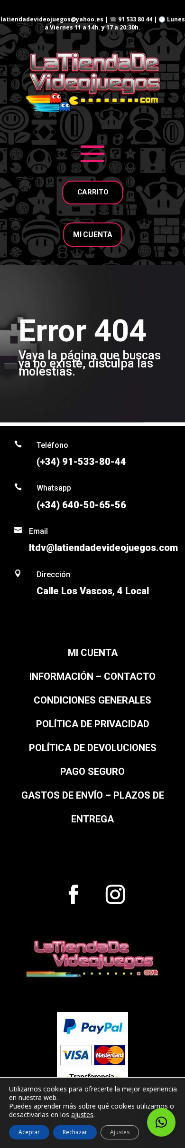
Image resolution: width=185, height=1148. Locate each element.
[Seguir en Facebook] (73, 895)
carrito (92, 192)
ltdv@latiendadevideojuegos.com (103, 547)
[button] (161, 1122)
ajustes (82, 1114)
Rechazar (75, 1132)
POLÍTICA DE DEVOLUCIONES (93, 747)
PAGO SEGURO (92, 771)
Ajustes (120, 1132)
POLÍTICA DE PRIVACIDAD (92, 724)
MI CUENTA (92, 234)
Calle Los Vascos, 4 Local (93, 591)
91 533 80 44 (135, 19)
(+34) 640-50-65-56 (81, 505)
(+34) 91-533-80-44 (81, 461)
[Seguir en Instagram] (115, 895)
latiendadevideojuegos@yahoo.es (51, 19)
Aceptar (29, 1132)
